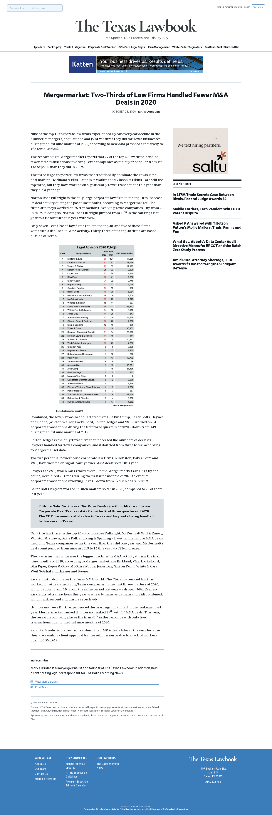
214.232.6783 (213, 782)
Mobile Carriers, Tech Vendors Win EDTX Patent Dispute (206, 211)
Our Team (40, 769)
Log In (247, 7)
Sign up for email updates (229, 7)
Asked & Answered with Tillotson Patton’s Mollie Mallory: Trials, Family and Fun (207, 227)
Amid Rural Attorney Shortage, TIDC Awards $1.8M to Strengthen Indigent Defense (204, 264)
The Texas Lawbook (136, 29)
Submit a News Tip (45, 779)
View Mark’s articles (46, 682)
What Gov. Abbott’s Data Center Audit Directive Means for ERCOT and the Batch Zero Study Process (207, 246)
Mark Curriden (39, 660)
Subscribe (258, 7)
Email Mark (41, 687)
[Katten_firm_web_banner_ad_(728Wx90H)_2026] (136, 72)
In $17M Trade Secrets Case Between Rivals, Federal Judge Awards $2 (203, 197)
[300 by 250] (200, 173)
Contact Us (41, 774)
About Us (40, 764)
